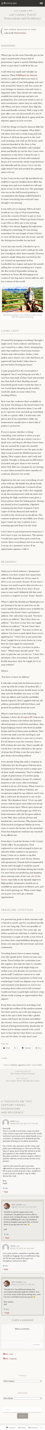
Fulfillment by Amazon (26, 75)
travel (29, 1065)
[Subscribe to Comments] (4, 1359)
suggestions (22, 1065)
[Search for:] (22, 1409)
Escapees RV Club (29, 717)
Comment (36, 1345)
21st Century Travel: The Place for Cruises (22, 1080)
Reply (6, 1192)
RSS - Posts (9, 1354)
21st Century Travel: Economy (22, 1072)
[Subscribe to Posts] (4, 1354)
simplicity (13, 1065)
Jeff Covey (16, 1205)
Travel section (19, 33)
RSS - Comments (11, 1359)
